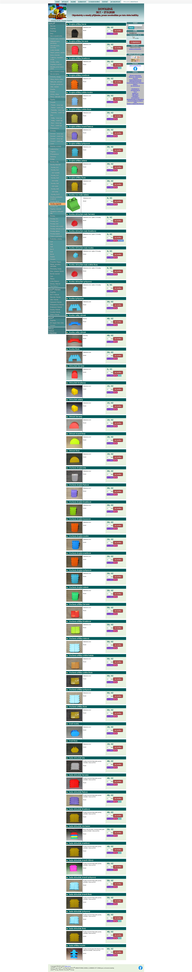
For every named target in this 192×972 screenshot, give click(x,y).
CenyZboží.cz (135, 89)
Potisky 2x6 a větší (56, 226)
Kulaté (52, 257)
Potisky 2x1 (54, 219)
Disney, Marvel (55, 284)
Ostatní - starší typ (56, 141)
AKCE (119, 68)
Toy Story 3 (54, 286)
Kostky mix (54, 206)
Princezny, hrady (55, 269)
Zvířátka (53, 131)
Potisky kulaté (55, 234)
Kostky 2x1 (55, 167)
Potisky (52, 216)
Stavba (52, 89)
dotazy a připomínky (135, 49)
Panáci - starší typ (57, 107)
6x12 (52, 249)
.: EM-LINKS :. (135, 94)
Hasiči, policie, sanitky (57, 52)
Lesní (52, 144)
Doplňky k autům (56, 64)
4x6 (51, 244)
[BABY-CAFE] (135, 59)
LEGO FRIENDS (54, 289)
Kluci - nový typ (56, 123)
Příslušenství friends (57, 305)
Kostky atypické (55, 204)
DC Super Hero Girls (57, 323)
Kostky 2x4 (55, 178)
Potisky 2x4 (54, 224)
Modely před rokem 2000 (57, 68)
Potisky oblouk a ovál (57, 229)
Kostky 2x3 (55, 175)
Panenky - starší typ (57, 112)
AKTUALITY (65, 1)
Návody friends (55, 297)
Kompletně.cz (135, 97)
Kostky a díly (54, 162)
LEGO (51, 318)
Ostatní (52, 259)
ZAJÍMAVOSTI (82, 1)
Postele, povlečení (56, 84)
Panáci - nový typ (57, 105)
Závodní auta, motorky (55, 46)
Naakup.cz (135, 93)
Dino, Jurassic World (57, 271)
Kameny (53, 157)
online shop (137, 75)
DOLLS (51, 328)
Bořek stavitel (55, 274)
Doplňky (53, 28)
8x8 (51, 252)
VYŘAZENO (52, 333)
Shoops (132, 75)
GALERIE (73, 1)
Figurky (52, 99)
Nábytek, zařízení (56, 82)
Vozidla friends (55, 312)
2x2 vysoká (55, 173)
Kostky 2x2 (55, 170)
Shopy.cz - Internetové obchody (135, 77)
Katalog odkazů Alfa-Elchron (135, 103)
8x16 (52, 254)
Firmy (135, 92)
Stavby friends (55, 310)
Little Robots (54, 281)
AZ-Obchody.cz (135, 86)
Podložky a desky (56, 239)
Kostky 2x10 (55, 194)
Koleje (52, 159)
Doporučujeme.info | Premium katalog (135, 83)
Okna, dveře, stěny (56, 79)
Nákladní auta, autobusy (55, 42)
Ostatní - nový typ (56, 139)
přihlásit (126, 1)
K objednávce (135, 42)
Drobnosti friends (56, 307)
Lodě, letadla (54, 50)
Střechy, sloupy (55, 77)
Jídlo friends (54, 300)
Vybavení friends (56, 302)
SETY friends (54, 295)
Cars (51, 276)
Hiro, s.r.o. (68, 966)
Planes (52, 279)
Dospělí (52, 102)
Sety (51, 33)
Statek (52, 92)
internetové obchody (135, 81)
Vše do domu (54, 74)
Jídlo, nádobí (54, 87)
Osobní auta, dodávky (57, 39)
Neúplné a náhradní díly (56, 212)
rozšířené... (138, 27)
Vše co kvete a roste (57, 71)
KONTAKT (105, 1)
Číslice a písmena (56, 236)
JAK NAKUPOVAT (115, 1)
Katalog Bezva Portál (135, 80)
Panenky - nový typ (57, 110)
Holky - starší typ (56, 120)
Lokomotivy (54, 149)
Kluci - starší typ (56, 125)
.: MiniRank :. (135, 96)
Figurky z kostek (55, 209)
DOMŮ (57, 1)
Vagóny (53, 152)
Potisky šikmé (55, 231)
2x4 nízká (55, 181)
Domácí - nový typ (56, 134)
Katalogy (53, 31)
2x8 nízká (55, 192)
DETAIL (115, 34)
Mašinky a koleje (55, 146)
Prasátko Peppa (55, 262)
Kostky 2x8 (55, 189)
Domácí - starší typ (56, 136)
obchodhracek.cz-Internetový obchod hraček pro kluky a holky (135, 100)
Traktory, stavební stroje (56, 58)
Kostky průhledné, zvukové (56, 198)
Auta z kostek (55, 55)
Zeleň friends (54, 315)
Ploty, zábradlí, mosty (57, 97)
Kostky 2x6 (55, 183)
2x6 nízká (55, 186)
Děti (51, 115)
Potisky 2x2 (54, 221)
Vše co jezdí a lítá (56, 36)
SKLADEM (110, 34)
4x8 (51, 247)
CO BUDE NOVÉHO (94, 1)
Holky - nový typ (56, 118)
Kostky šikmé (54, 201)
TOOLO (51, 331)
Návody (52, 26)
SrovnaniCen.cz (135, 90)
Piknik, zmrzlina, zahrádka (55, 265)
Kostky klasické (55, 165)
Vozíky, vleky (54, 62)
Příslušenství (54, 128)
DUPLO (51, 23)
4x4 (51, 242)
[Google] (135, 56)
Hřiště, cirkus (54, 94)
